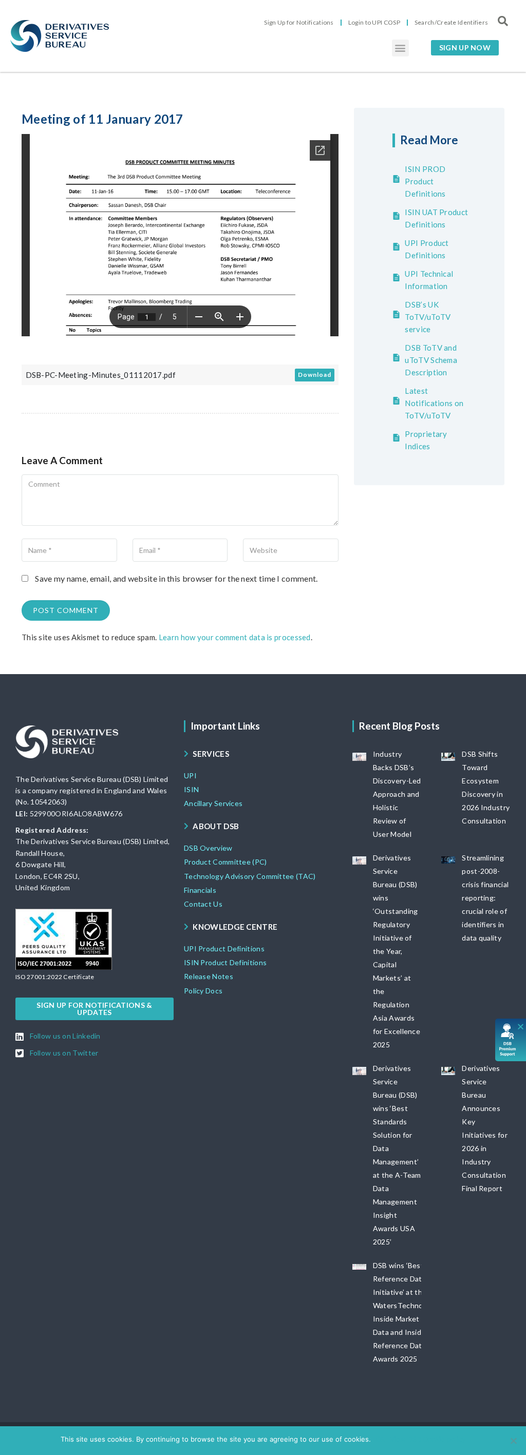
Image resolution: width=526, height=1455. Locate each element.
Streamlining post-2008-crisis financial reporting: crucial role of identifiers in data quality (485, 897)
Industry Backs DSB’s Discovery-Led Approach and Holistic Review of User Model (397, 794)
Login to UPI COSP (374, 22)
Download (314, 374)
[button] (400, 48)
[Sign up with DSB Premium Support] (510, 1040)
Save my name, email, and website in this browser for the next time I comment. (176, 578)
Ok (380, 1439)
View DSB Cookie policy (427, 1439)
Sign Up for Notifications (299, 22)
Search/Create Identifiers (452, 22)
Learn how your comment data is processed (235, 637)
